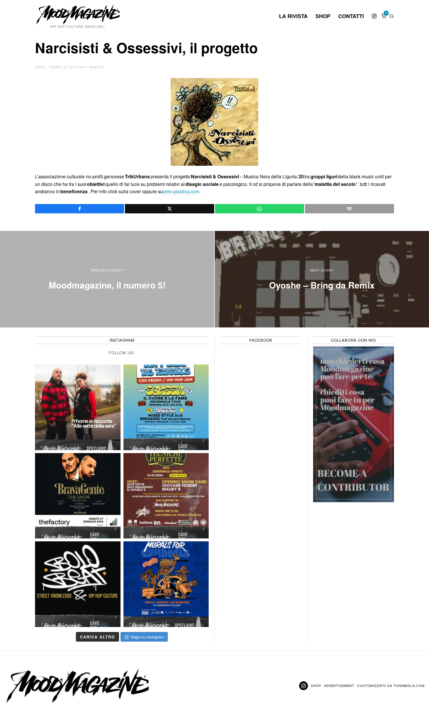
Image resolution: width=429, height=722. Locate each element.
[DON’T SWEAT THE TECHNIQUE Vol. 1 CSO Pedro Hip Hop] (166, 407)
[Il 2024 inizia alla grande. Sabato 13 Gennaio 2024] (166, 496)
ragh (40, 67)
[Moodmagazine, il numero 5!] (107, 279)
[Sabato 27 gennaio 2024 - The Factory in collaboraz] (78, 496)
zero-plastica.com (181, 191)
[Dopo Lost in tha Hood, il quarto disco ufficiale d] (78, 407)
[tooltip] (374, 16)
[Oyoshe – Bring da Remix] (322, 279)
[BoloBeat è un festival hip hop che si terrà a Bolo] (78, 584)
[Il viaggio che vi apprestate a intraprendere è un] (166, 584)
